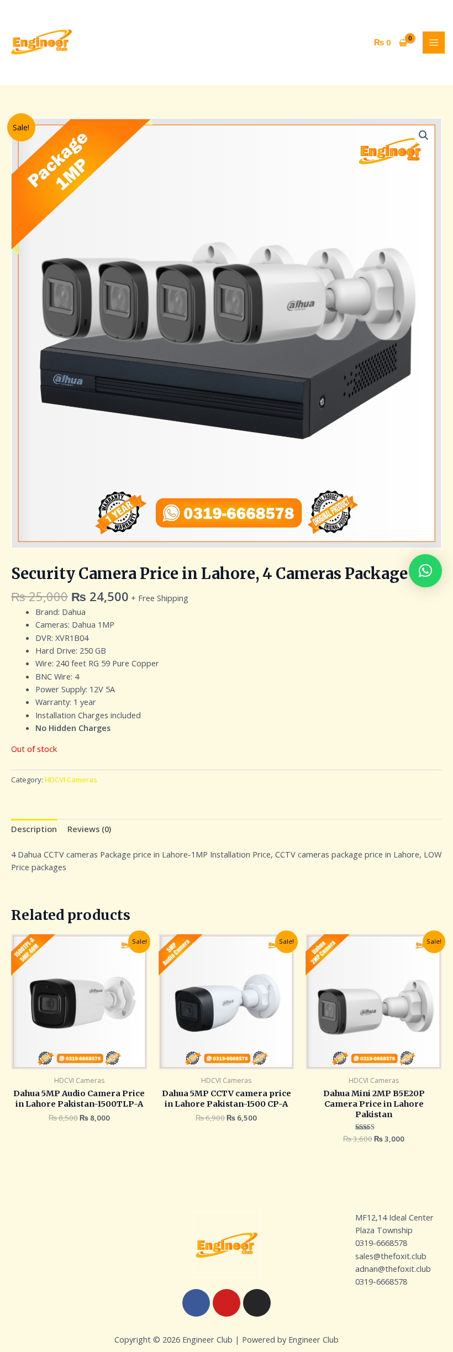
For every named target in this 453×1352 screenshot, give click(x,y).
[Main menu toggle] (434, 42)
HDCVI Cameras (71, 780)
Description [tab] (34, 828)
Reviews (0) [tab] (89, 828)
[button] (424, 135)
